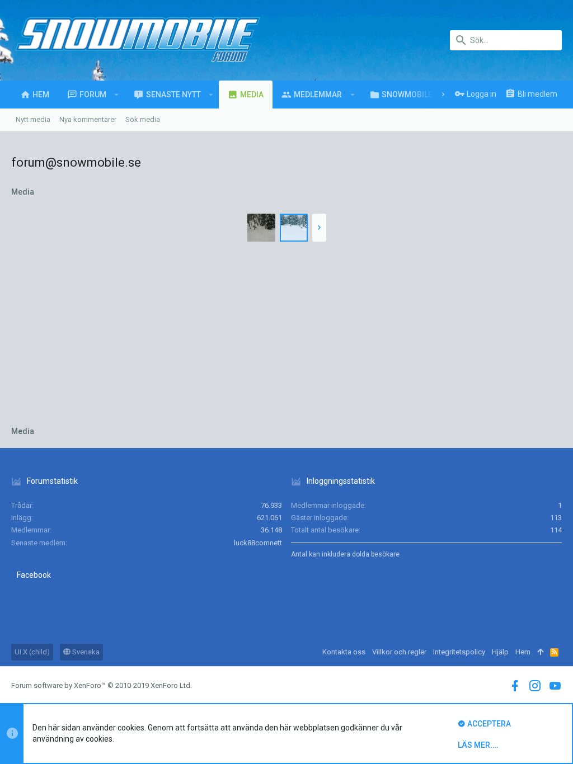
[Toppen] (540, 652)
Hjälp (500, 652)
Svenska (85, 652)
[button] (117, 94)
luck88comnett (258, 543)
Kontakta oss (343, 652)
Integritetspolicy (459, 652)
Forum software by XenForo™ (101, 685)
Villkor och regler (399, 652)
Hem (522, 652)
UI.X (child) (32, 652)
